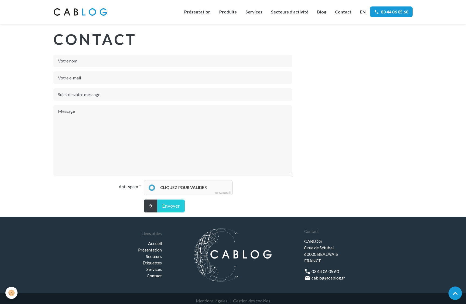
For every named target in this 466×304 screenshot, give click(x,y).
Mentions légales (211, 300)
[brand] (81, 12)
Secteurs (154, 256)
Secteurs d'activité (290, 11)
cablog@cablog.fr (328, 277)
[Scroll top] (455, 293)
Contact (343, 11)
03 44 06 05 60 (394, 11)
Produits (228, 11)
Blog (321, 11)
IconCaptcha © (223, 192)
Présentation (197, 11)
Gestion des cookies (251, 300)
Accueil (155, 243)
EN (363, 11)
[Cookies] (11, 293)
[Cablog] (233, 254)
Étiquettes (152, 262)
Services (253, 11)
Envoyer (171, 206)
